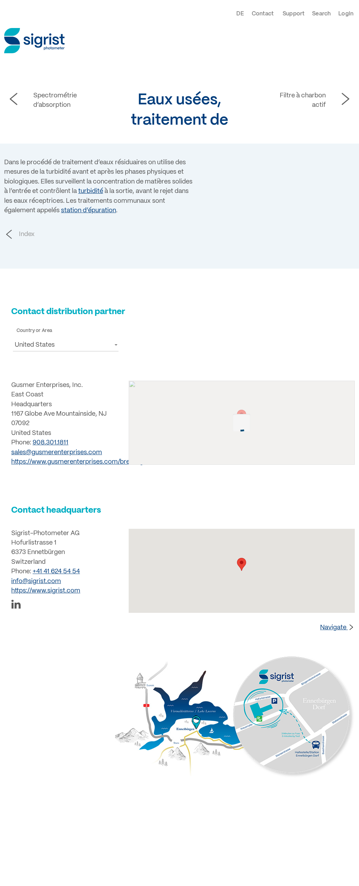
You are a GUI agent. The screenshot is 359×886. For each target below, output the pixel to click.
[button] (65, 345)
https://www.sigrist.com (45, 591)
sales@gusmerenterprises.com (56, 453)
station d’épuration (88, 211)
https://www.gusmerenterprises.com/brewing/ (78, 462)
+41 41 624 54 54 (56, 572)
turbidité (90, 191)
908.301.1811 (50, 443)
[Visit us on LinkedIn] (65, 606)
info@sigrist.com (36, 581)
